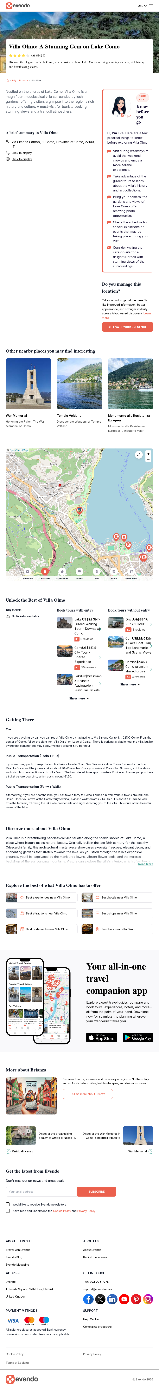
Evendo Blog (14, 1257)
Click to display (22, 153)
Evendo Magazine (17, 1264)
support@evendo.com (97, 1289)
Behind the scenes (95, 1257)
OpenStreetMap (19, 450)
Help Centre (91, 1319)
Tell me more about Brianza (87, 1094)
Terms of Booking (17, 1362)
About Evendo (92, 1249)
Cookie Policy (62, 1211)
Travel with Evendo (18, 1249)
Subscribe (96, 1191)
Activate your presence (127, 327)
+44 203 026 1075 (96, 1281)
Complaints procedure (97, 1326)
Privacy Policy (86, 1211)
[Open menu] (151, 5)
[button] (79, 510)
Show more (77, 698)
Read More (145, 864)
